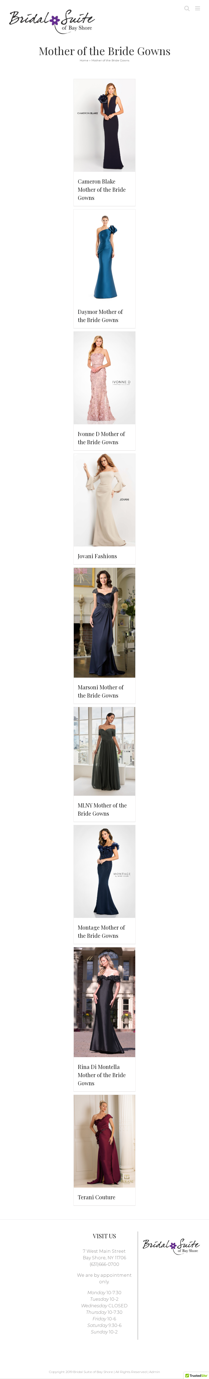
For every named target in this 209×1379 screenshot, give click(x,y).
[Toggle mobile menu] (198, 8)
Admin (154, 1372)
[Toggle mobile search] (187, 8)
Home (84, 60)
